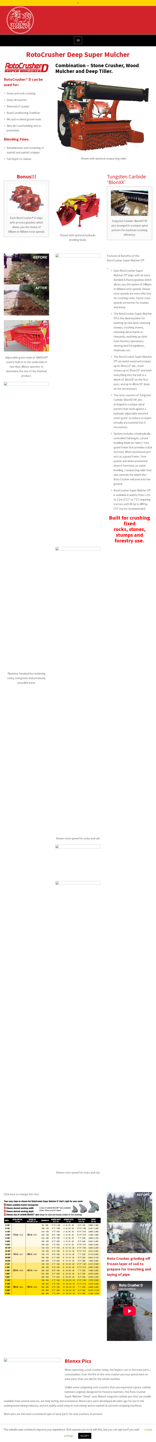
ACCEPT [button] (84, 1435)
